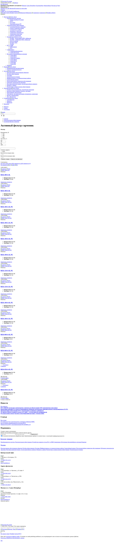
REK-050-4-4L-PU (7, 369)
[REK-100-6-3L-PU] (6, 250)
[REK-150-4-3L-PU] (6, 282)
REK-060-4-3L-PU (7, 350)
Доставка (37, 448)
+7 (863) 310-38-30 (5, 484)
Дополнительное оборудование (12, 120)
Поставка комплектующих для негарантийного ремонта (21, 449)
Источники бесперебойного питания (71, 442)
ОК (1, 540)
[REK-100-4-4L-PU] (6, 298)
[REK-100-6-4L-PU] (6, 234)
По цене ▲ (4, 163)
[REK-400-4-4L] (5, 170)
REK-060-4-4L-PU (7, 334)
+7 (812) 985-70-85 (5, 496)
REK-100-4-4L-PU (7, 302)
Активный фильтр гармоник (11, 121)
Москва (24, 5)
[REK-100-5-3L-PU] (6, 218)
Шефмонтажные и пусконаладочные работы (52, 448)
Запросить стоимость (6, 182)
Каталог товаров (6, 439)
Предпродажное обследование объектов (11, 448)
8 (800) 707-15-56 (5, 11)
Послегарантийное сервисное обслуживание (88, 448)
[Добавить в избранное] (8, 169)
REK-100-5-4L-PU (7, 207)
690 (3, 137)
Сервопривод (57, 442)
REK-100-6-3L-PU (7, 254)
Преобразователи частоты (8, 442)
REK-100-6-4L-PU (7, 239)
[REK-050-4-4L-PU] (6, 362)
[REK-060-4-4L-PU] (6, 330)
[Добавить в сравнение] (3, 169)
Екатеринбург (40, 5)
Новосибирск (47, 5)
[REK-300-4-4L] (5, 186)
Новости (6, 106)
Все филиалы (4, 4)
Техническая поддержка (76, 449)
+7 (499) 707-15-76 (5, 460)
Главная (6, 118)
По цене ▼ (10, 163)
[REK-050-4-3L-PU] (6, 382)
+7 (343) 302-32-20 (5, 473)
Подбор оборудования (28, 448)
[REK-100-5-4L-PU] (6, 202)
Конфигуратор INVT (15, 533)
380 (3, 134)
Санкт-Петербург (31, 5)
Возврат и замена (41, 449)
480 (3, 135)
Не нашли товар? (5, 533)
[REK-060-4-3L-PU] (6, 346)
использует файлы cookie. (13, 536)
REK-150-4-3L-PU (7, 286)
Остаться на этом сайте (20, 8)
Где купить (7, 109)
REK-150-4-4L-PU (7, 270)
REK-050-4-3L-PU (7, 389)
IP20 (4, 151)
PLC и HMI (50, 442)
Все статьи (3, 420)
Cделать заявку (5, 378)
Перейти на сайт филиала (7, 8)
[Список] (16, 165)
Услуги (3, 445)
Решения (84, 442)
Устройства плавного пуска (39, 442)
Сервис (6, 108)
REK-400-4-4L (5, 175)
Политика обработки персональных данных (12, 527)
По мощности (4, 165)
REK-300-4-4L (5, 191)
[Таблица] (13, 165)
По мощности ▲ (17, 163)
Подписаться (34, 434)
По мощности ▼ (26, 163)
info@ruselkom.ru (14, 11)
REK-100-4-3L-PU (7, 318)
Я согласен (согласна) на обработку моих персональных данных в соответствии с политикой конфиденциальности (33, 436)
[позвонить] (3, 10)
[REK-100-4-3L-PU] (6, 314)
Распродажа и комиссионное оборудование (58, 449)
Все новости (4, 406)
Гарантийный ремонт (70, 448)
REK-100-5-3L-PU (7, 223)
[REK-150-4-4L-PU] (6, 266)
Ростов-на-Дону (55, 5)
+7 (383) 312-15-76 (5, 479)
